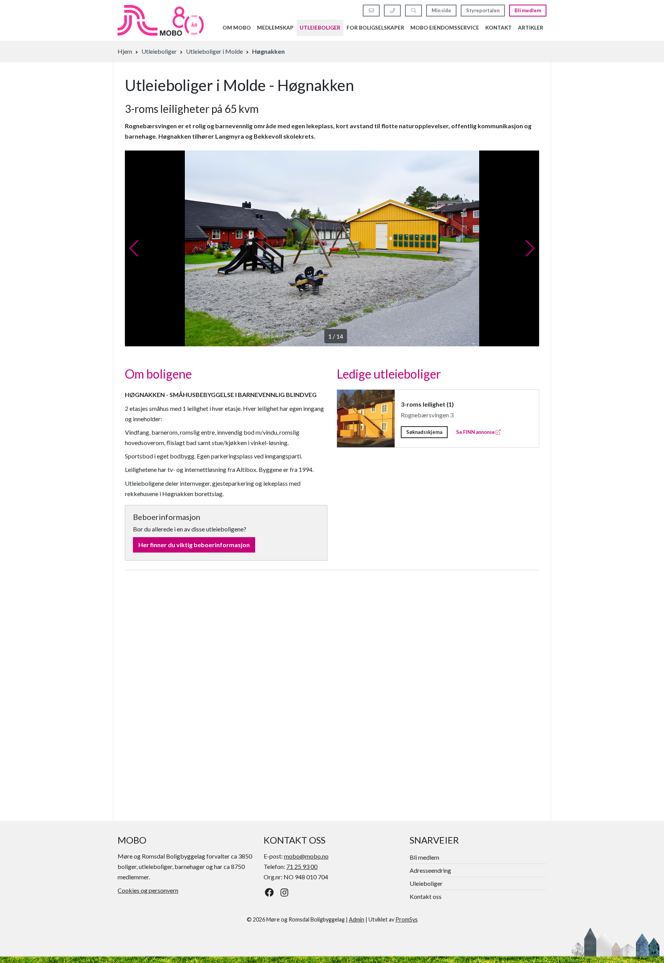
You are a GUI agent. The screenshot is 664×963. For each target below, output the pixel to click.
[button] (134, 248)
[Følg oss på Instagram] (284, 892)
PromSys (406, 919)
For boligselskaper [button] (375, 28)
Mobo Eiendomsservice (444, 28)
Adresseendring (430, 870)
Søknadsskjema (424, 432)
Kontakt (498, 28)
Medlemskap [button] (275, 28)
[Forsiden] (161, 20)
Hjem (125, 51)
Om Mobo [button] (236, 28)
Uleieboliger (426, 883)
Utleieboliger (320, 28)
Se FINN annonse (476, 432)
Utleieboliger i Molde (214, 51)
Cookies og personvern (148, 890)
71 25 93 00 (301, 866)
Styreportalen (483, 10)
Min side (441, 10)
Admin (356, 919)
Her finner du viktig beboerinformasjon (194, 544)
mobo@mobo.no (306, 856)
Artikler (530, 28)
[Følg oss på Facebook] (269, 892)
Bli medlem (528, 10)
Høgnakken (268, 51)
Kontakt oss (426, 896)
